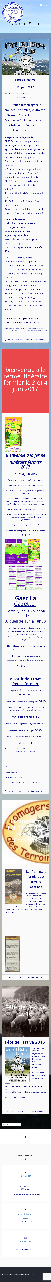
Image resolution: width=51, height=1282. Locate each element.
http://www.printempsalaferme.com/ (25, 525)
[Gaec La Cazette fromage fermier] (12, 22)
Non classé (39, 977)
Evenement (39, 340)
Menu (44, 5)
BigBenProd (33, 1274)
